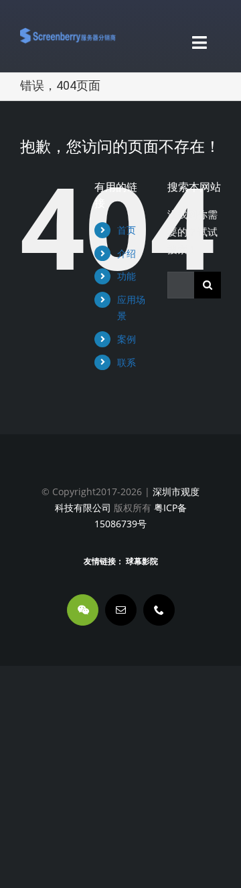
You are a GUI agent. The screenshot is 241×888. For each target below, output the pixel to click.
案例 (126, 339)
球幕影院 (142, 561)
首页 (126, 230)
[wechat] (82, 610)
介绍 (126, 253)
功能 (126, 276)
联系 (126, 362)
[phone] (159, 610)
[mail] (121, 610)
